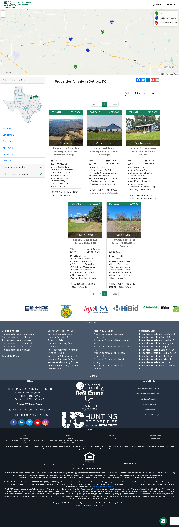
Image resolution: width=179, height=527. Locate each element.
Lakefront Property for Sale (61, 343)
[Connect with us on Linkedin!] (21, 422)
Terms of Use (111, 438)
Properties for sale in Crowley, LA (156, 343)
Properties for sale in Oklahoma (18, 334)
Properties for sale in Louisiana (17, 346)
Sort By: (127, 95)
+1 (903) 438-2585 (35, 399)
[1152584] (112, 22)
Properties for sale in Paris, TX (154, 337)
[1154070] (88, 50)
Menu (172, 4)
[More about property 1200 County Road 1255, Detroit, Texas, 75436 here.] (66, 153)
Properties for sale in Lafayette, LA (156, 349)
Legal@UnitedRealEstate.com (102, 487)
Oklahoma (9, 141)
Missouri (8, 147)
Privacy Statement (67, 438)
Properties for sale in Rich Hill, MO (156, 356)
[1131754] (71, 39)
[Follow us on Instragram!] (45, 422)
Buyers (67, 436)
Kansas (8, 154)
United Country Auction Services (149, 394)
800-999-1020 (130, 464)
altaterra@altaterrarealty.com (35, 409)
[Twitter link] (29, 422)
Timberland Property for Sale (63, 365)
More (94, 376)
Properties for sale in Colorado (17, 343)
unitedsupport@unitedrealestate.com (35, 477)
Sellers (111, 436)
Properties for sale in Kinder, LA (155, 359)
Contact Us (24, 438)
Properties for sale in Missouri (17, 337)
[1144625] (102, 32)
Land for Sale (54, 346)
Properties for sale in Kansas (16, 340)
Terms (176, 74)
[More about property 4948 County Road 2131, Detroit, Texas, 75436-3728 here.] (143, 155)
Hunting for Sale (56, 353)
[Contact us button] (163, 521)
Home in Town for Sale (59, 337)
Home (24, 436)
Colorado (9, 160)
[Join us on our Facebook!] (13, 422)
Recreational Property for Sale (63, 349)
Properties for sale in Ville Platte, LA (157, 353)
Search (158, 4)
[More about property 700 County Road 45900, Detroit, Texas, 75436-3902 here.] (104, 152)
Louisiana (9, 135)
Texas (7, 128)
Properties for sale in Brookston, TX (157, 334)
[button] (22, 167)
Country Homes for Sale (60, 334)
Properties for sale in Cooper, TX (155, 346)
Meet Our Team (155, 436)
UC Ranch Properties (149, 399)
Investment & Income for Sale (63, 356)
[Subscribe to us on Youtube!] (37, 422)
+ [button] (3, 12)
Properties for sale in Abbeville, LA (156, 340)
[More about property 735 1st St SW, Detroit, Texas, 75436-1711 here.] (85, 245)
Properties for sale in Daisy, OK (155, 362)
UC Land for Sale (149, 404)
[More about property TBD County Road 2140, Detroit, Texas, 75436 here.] (124, 245)
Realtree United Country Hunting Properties (149, 415)
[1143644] (75, 67)
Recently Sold (155, 438)
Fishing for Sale (55, 340)
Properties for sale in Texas (16, 349)
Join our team (149, 410)
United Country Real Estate (149, 389)
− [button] (3, 15)
